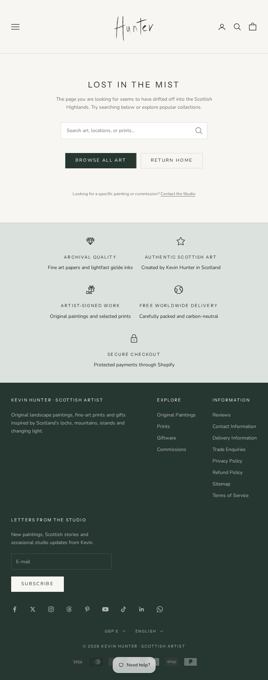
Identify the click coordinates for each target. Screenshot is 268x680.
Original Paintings (176, 415)
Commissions (171, 449)
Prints (163, 426)
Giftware (166, 438)
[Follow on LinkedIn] (141, 609)
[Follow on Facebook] (14, 609)
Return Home (172, 160)
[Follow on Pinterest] (87, 609)
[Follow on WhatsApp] (159, 609)
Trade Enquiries (229, 449)
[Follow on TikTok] (123, 609)
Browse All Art (100, 160)
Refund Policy (228, 472)
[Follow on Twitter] (32, 609)
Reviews (222, 415)
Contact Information (234, 426)
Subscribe (37, 584)
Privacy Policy (227, 461)
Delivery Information (235, 438)
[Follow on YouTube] (105, 609)
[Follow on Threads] (69, 609)
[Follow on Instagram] (50, 609)
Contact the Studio (178, 194)
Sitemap (221, 484)
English (146, 631)
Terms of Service (230, 495)
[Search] (199, 131)
